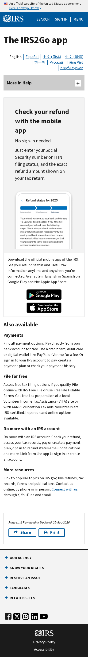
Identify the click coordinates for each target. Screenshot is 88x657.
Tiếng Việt (75, 62)
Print (55, 532)
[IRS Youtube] (44, 615)
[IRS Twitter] (16, 615)
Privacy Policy (44, 642)
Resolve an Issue (25, 577)
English (15, 56)
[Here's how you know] (44, 6)
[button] (61, 19)
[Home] (13, 18)
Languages (20, 587)
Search (43, 19)
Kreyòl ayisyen (71, 67)
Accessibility (44, 649)
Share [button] (25, 532)
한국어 (40, 62)
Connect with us (65, 489)
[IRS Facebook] (8, 615)
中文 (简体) (52, 56)
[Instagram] (25, 615)
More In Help (19, 83)
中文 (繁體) (74, 56)
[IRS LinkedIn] (34, 615)
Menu (78, 19)
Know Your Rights (27, 567)
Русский (56, 62)
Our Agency (20, 557)
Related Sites (22, 598)
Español (32, 56)
